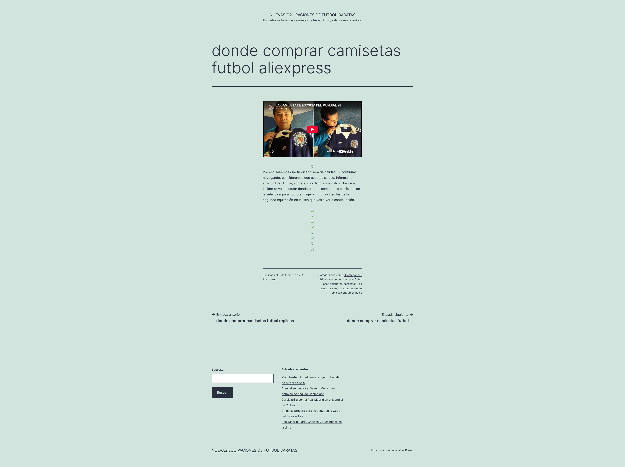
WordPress (405, 450)
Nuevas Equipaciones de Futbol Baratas (312, 15)
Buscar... (218, 369)
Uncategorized (353, 275)
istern (271, 279)
